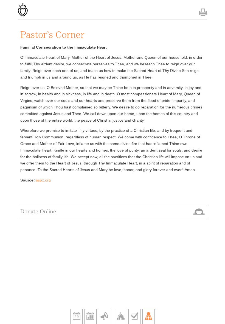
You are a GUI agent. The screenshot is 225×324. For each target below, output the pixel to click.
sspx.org (43, 180)
